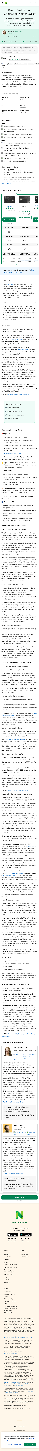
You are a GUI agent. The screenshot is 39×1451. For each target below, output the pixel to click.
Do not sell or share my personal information (10, 1310)
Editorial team (8, 1274)
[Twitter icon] (26, 1057)
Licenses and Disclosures (25, 1337)
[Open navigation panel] (2, 3)
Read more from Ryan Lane (13, 1173)
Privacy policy (8, 1299)
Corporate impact (10, 1262)
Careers (6, 1259)
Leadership (7, 1256)
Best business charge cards (18, 790)
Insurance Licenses (17, 1349)
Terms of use (8, 1291)
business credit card (15, 339)
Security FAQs (25, 1256)
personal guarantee (9, 875)
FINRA (24, 1378)
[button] (30, 59)
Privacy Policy (15, 1382)
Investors (7, 1282)
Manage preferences (14, 1444)
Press (6, 1277)
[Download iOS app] (12, 1235)
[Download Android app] (26, 1235)
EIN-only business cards (14, 873)
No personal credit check (12, 453)
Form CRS (25, 1381)
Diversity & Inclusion (11, 1264)
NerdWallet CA (21, 1430)
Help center (24, 1254)
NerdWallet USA (21, 1426)
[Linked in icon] (32, 1057)
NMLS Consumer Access (10, 1337)
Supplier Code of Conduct (9, 1295)
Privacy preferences (10, 1306)
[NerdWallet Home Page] (6, 3)
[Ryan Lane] (7, 1129)
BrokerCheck (20, 1385)
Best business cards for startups (19, 395)
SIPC (28, 1378)
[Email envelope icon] (18, 1057)
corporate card (22, 350)
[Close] (36, 1434)
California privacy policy (10, 1302)
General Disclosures (26, 1384)
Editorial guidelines (10, 1267)
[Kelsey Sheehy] (4, 32)
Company (7, 1254)
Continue (30, 1444)
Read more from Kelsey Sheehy (14, 1102)
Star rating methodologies (9, 1271)
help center (31, 846)
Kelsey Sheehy (18, 31)
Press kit (7, 1279)
